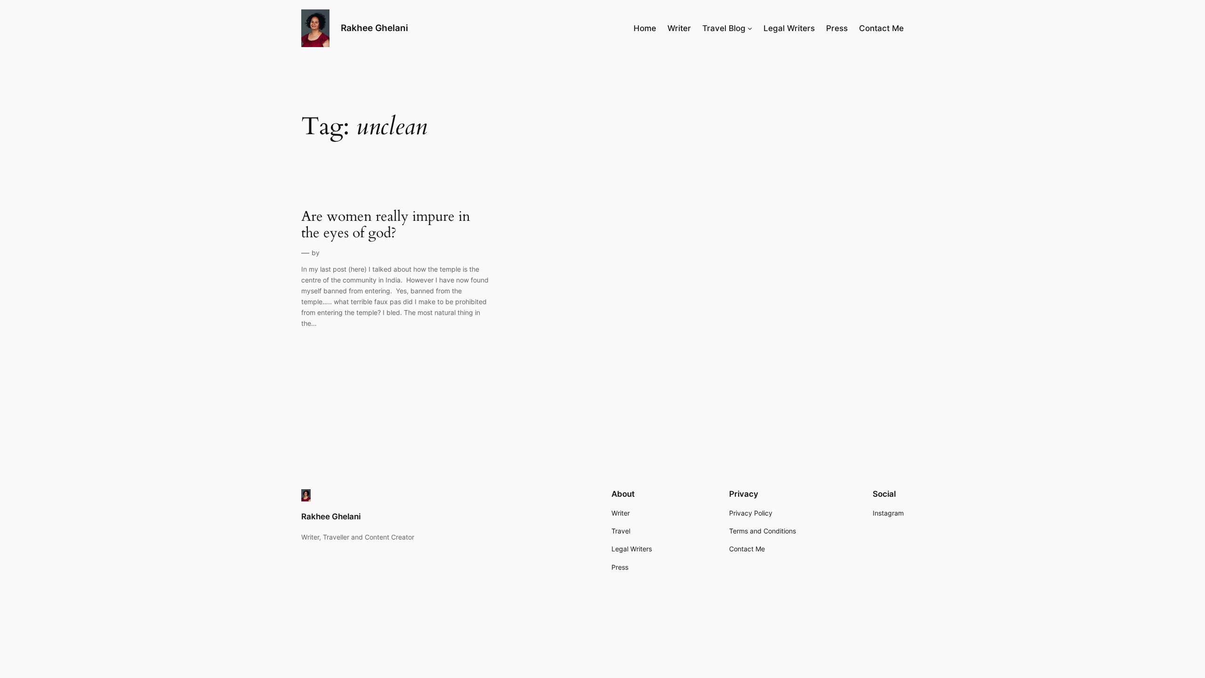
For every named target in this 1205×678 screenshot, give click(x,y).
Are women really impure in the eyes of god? (385, 225)
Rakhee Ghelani (374, 27)
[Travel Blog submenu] (749, 28)
